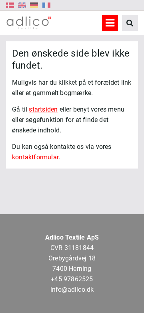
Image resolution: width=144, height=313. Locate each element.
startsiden (43, 109)
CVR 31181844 (72, 248)
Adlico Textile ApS (72, 237)
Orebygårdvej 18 (72, 258)
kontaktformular (35, 157)
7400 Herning (71, 268)
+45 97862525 (72, 279)
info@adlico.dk (72, 289)
